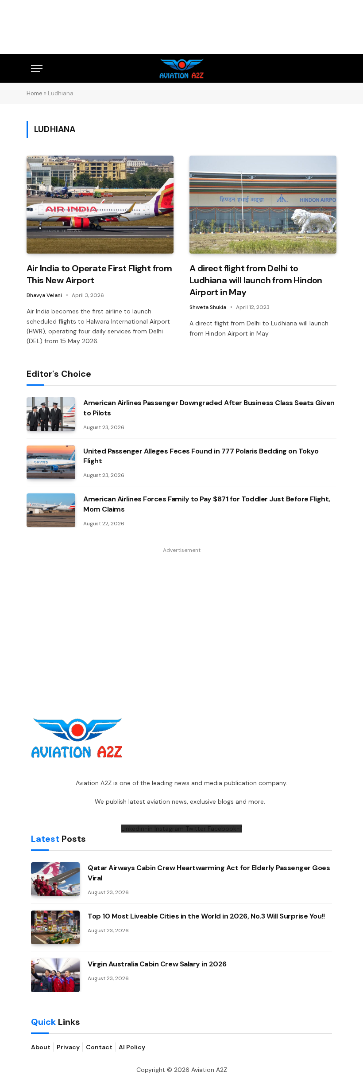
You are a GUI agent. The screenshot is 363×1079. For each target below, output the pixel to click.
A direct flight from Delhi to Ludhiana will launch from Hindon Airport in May (255, 280)
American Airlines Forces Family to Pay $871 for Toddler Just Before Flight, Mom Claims (206, 504)
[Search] (328, 68)
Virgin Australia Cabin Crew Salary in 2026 (157, 964)
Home (34, 93)
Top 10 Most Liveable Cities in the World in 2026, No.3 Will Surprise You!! (206, 916)
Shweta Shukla (207, 307)
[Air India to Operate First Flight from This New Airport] (100, 205)
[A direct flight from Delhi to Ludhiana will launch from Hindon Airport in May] (262, 205)
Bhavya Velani (44, 295)
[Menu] (36, 68)
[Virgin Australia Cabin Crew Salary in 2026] (55, 975)
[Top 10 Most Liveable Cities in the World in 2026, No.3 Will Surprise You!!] (55, 927)
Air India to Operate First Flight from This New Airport (99, 274)
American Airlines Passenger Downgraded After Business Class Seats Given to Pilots (209, 408)
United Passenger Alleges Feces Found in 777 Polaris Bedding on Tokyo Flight (200, 456)
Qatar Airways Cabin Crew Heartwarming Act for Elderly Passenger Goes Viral (209, 873)
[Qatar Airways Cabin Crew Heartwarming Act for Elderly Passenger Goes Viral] (55, 879)
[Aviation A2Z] (181, 68)
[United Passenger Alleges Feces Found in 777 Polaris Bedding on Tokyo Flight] (51, 462)
